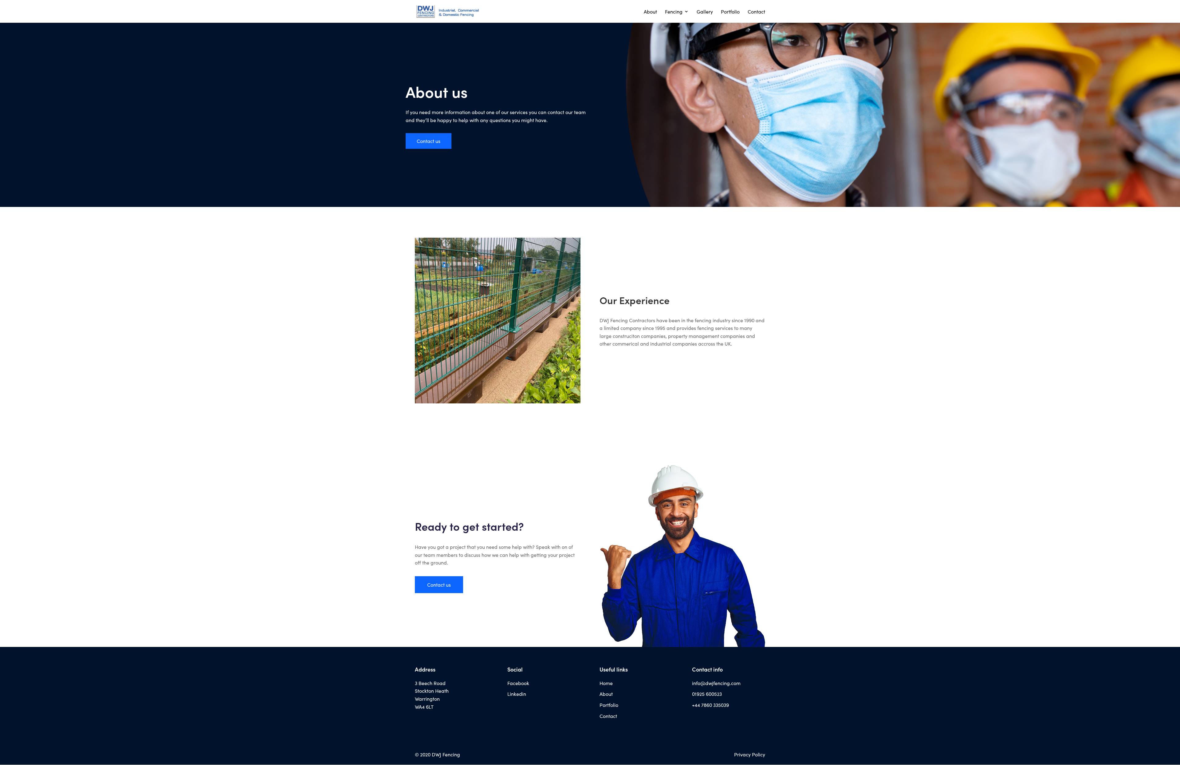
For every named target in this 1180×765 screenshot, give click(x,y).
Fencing (673, 12)
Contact (756, 12)
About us (437, 91)
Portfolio (730, 12)
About (650, 12)
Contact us (428, 140)
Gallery (705, 12)
